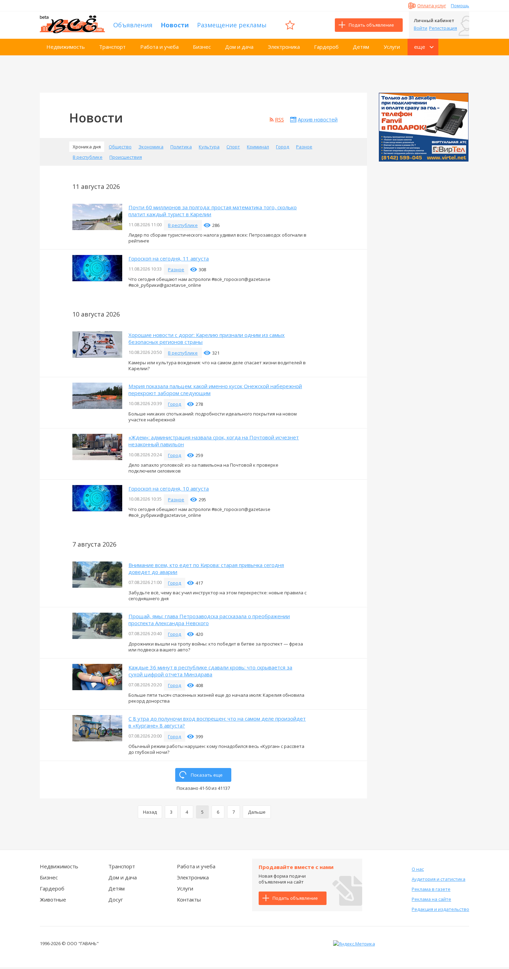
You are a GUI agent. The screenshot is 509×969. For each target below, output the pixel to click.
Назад (150, 812)
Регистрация (443, 28)
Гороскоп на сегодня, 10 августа (168, 488)
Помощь (460, 5)
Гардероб (326, 46)
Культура (209, 147)
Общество (120, 147)
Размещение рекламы (232, 25)
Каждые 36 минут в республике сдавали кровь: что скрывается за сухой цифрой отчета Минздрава (210, 671)
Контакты (189, 899)
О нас (418, 869)
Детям (361, 46)
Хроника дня (87, 147)
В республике (87, 157)
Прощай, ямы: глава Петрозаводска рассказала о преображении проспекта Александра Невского (209, 620)
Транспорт (112, 46)
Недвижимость (65, 46)
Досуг (115, 899)
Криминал (258, 147)
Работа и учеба (159, 46)
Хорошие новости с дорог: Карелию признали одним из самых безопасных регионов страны (206, 338)
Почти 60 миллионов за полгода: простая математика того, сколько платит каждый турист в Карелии (212, 211)
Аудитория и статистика (438, 879)
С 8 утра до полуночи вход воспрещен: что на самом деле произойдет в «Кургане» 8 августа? (217, 722)
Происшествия (125, 157)
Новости (175, 25)
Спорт (233, 147)
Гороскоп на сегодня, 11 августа (168, 258)
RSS (279, 119)
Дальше (257, 812)
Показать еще (207, 775)
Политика (181, 147)
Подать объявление (371, 25)
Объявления (132, 25)
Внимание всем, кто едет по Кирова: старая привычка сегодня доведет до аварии (206, 568)
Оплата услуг (431, 5)
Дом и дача (239, 46)
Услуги (392, 46)
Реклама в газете (431, 889)
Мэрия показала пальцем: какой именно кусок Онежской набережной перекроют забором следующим (215, 389)
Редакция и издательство (440, 909)
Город (282, 147)
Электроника (284, 46)
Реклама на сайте (431, 899)
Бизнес (202, 46)
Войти (420, 28)
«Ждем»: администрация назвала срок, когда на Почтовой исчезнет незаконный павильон (213, 441)
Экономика (151, 147)
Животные (53, 899)
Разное (304, 147)
